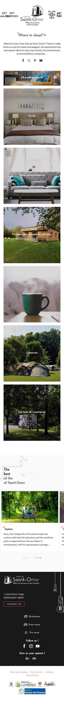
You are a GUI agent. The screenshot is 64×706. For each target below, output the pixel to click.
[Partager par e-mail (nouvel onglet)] (40, 61)
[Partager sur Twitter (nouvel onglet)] (29, 61)
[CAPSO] (11, 683)
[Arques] (50, 683)
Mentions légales (19, 672)
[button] (59, 15)
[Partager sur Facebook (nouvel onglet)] (23, 61)
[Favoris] (52, 15)
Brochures (34, 616)
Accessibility (32, 675)
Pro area (34, 632)
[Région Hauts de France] (32, 691)
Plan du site (36, 672)
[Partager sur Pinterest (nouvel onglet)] (34, 61)
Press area (34, 624)
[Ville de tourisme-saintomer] (40, 683)
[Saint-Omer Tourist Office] (32, 15)
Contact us (14, 604)
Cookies (49, 672)
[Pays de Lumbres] (25, 683)
